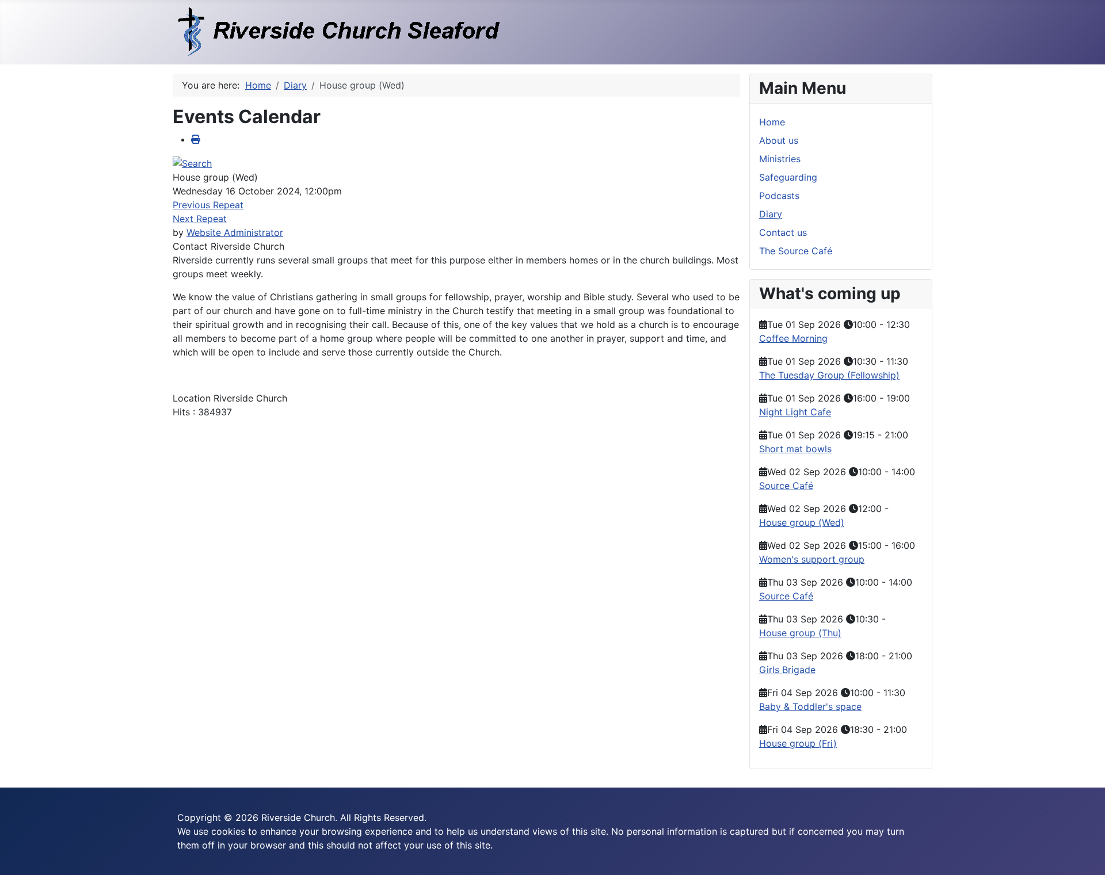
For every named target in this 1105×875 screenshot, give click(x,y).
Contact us (783, 232)
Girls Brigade (787, 669)
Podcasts (779, 195)
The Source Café (795, 251)
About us (778, 140)
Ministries (780, 159)
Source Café (786, 485)
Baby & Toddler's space (810, 706)
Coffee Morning (793, 338)
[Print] (195, 139)
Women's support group (811, 559)
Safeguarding (788, 177)
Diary (770, 214)
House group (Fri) (798, 743)
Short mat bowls (795, 448)
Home (772, 122)
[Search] (192, 162)
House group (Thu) (800, 633)
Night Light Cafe (795, 412)
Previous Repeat (208, 205)
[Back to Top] (1085, 854)
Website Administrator (234, 232)
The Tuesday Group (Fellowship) (829, 375)
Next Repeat (200, 218)
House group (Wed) (801, 522)
